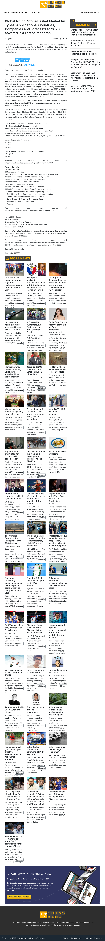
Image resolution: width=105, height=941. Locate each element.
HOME (6, 13)
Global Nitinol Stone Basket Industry (32, 109)
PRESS (27, 13)
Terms (65, 938)
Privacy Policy (76, 938)
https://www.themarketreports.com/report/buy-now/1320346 (29, 163)
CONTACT (36, 13)
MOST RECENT (17, 13)
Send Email (14, 219)
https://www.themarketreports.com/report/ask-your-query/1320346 (31, 210)
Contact (99, 938)
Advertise (89, 938)
